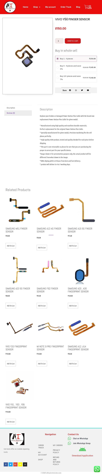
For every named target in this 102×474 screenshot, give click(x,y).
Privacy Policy (56, 451)
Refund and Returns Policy (56, 461)
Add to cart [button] (11, 246)
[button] (70, 90)
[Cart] (86, 7)
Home (25, 7)
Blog (78, 7)
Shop (35, 7)
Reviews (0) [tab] (11, 113)
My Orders (58, 445)
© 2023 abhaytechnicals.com (51, 473)
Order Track (66, 7)
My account (50, 7)
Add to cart (72, 41)
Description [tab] (11, 107)
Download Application (82, 456)
